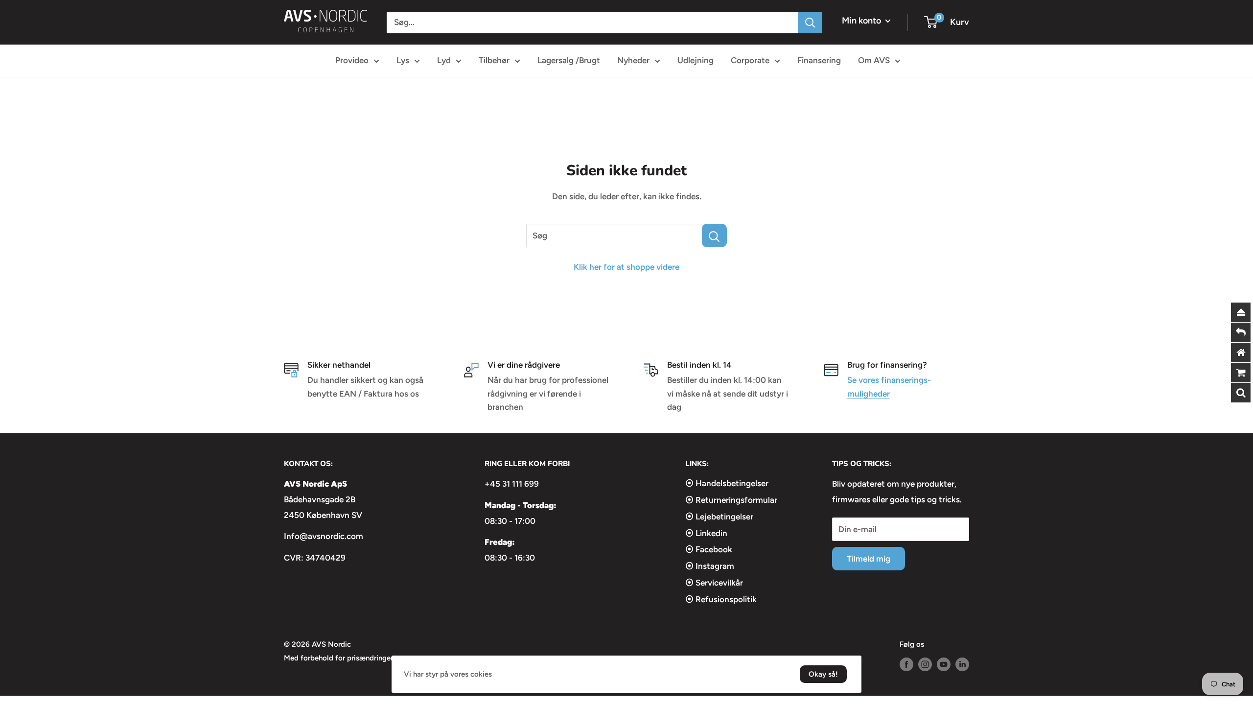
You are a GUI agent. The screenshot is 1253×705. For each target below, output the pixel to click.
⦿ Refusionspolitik (721, 599)
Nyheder (633, 60)
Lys (402, 60)
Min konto (862, 20)
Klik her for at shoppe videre (626, 267)
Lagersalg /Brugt (568, 60)
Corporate (750, 60)
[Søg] (810, 22)
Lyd (444, 60)
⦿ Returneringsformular (731, 500)
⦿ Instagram (709, 566)
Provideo (352, 60)
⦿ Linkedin (706, 533)
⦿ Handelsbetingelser (726, 483)
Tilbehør (494, 60)
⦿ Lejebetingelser (719, 516)
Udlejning (695, 60)
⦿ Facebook (708, 549)
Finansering (819, 60)
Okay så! (823, 674)
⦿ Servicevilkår (714, 583)
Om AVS (874, 60)
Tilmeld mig (868, 559)
